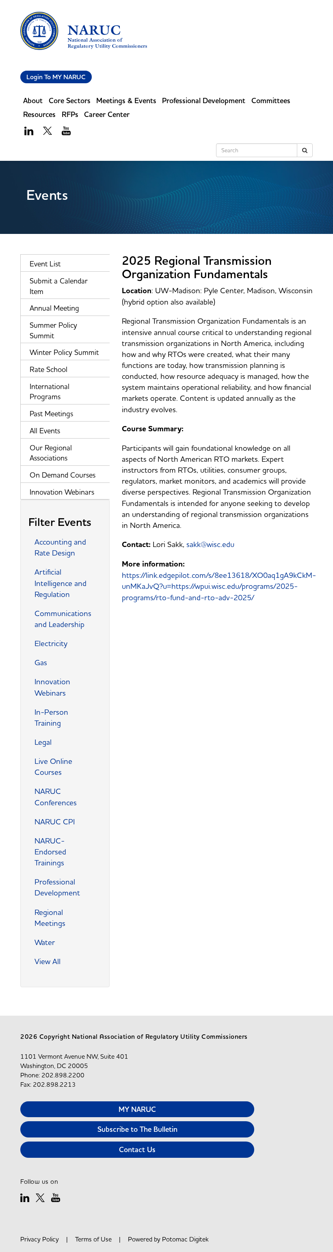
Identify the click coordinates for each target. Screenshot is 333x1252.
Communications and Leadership (63, 618)
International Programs (49, 392)
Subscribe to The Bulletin (137, 1129)
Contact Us (137, 1149)
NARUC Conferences (56, 796)
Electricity (51, 643)
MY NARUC (137, 1109)
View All (48, 961)
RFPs (70, 114)
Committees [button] (270, 100)
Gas (41, 662)
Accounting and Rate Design (60, 547)
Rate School (48, 369)
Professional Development (57, 887)
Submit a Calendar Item (59, 286)
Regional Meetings (50, 917)
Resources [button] (39, 114)
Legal (43, 742)
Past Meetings (51, 413)
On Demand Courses (62, 475)
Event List (45, 263)
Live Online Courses (53, 766)
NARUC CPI (55, 821)
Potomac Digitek (185, 1239)
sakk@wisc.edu (210, 544)
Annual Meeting (54, 308)
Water (45, 942)
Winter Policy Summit (64, 352)
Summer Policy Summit (53, 330)
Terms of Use (93, 1239)
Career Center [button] (107, 114)
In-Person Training (51, 717)
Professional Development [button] (203, 100)
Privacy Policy (39, 1239)
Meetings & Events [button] (126, 100)
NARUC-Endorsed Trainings (50, 851)
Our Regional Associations (51, 453)
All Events (45, 430)
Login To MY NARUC (56, 77)
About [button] (33, 100)
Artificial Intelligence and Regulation (60, 583)
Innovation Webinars (62, 492)
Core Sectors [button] (70, 100)
